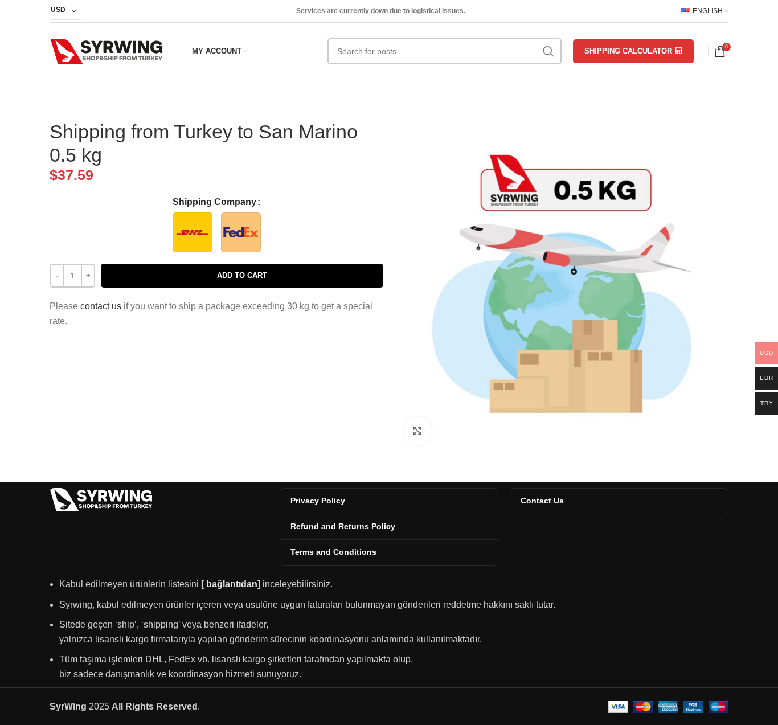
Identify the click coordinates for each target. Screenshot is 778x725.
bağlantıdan (231, 584)
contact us (100, 306)
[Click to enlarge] (417, 431)
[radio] (192, 232)
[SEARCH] (548, 51)
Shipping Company (214, 202)
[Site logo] (106, 50)
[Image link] (101, 499)
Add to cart (242, 275)
